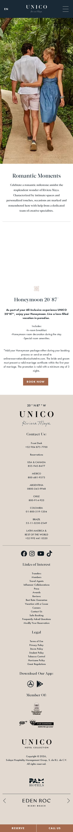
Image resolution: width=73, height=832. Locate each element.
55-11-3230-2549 (36, 523)
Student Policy (36, 652)
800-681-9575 (36, 477)
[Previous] (5, 800)
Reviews (36, 596)
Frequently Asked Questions (36, 619)
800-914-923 (36, 500)
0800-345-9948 (36, 488)
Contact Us (36, 611)
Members (36, 577)
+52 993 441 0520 (36, 538)
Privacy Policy (36, 645)
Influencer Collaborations (36, 584)
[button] (35, 381)
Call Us (55, 828)
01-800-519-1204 (36, 511)
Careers (36, 607)
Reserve (18, 828)
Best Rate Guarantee (36, 600)
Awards (37, 592)
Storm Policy (36, 648)
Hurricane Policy (36, 660)
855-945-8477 (36, 466)
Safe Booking (36, 615)
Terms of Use (36, 641)
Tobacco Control (36, 656)
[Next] (68, 800)
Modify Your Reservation (36, 623)
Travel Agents (37, 581)
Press (36, 588)
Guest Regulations (36, 664)
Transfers (36, 573)
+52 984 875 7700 (36, 447)
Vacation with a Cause (36, 604)
